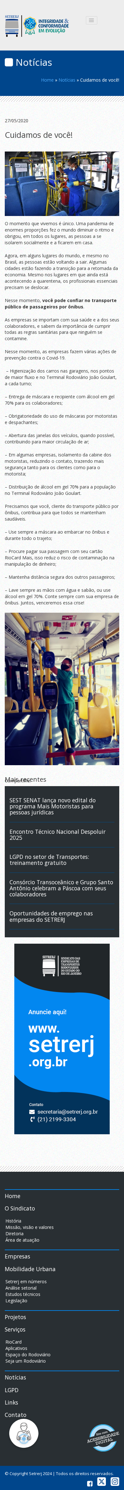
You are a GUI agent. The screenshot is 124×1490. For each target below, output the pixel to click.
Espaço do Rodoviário (28, 1355)
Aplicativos (16, 1348)
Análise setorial (21, 1288)
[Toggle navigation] (91, 20)
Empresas (17, 1256)
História (13, 1221)
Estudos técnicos (22, 1294)
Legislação (16, 1301)
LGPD (11, 1390)
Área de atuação (22, 1240)
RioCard (13, 1342)
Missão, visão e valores (29, 1227)
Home (47, 80)
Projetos (15, 1317)
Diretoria (14, 1233)
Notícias (67, 80)
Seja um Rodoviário (25, 1361)
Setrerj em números (26, 1281)
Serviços (15, 1329)
